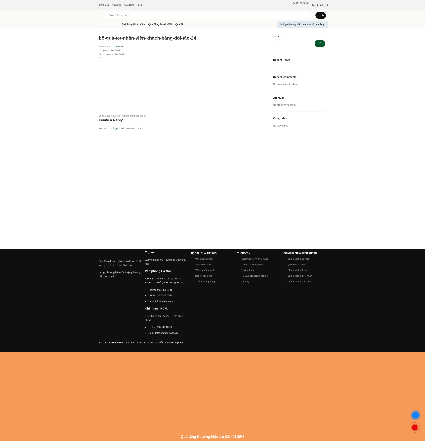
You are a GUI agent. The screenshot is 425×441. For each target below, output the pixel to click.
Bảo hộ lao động (203, 275)
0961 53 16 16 (164, 289)
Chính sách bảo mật (298, 258)
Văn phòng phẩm (204, 258)
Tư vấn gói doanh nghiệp (254, 275)
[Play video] (120, 295)
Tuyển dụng (247, 270)
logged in (118, 128)
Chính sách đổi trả (297, 270)
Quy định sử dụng (297, 264)
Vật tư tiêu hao (203, 264)
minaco (119, 46)
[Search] (320, 43)
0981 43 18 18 (164, 327)
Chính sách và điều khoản (300, 253)
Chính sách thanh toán (299, 281)
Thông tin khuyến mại (252, 264)
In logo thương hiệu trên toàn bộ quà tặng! (302, 24)
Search (277, 36)
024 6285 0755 (164, 295)
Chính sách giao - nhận (300, 275)
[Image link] (120, 254)
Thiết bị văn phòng (205, 281)
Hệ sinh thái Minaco (204, 253)
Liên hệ (245, 281)
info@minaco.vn (164, 301)
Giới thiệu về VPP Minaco (254, 258)
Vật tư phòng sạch (204, 270)
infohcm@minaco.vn (166, 332)
